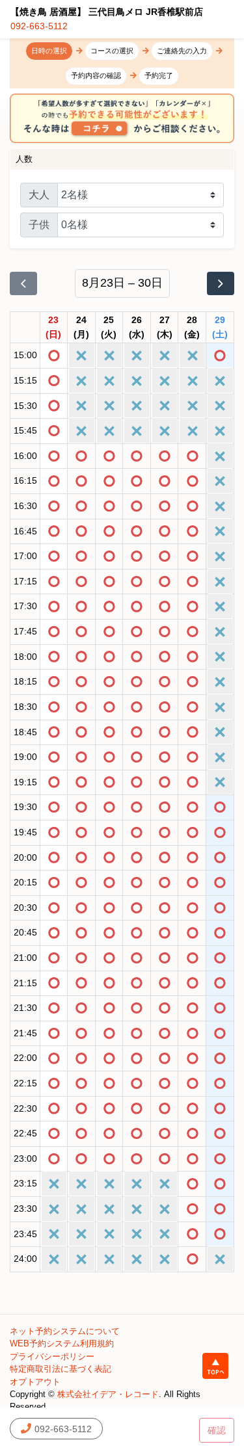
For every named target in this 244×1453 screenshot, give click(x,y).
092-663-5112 (39, 26)
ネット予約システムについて (65, 1331)
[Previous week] (23, 283)
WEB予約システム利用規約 (62, 1343)
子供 (39, 224)
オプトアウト (35, 1382)
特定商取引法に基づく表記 (60, 1369)
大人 (39, 194)
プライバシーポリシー (52, 1356)
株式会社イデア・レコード (108, 1394)
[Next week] (220, 283)
